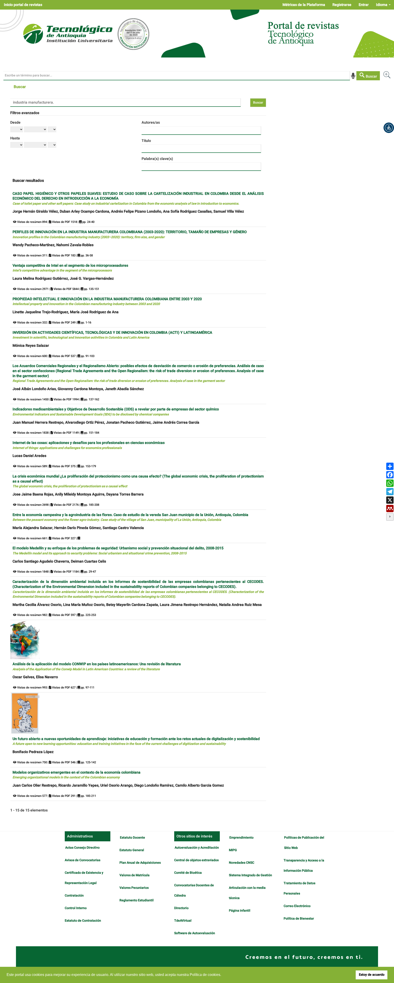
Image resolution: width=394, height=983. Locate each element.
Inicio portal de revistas (23, 5)
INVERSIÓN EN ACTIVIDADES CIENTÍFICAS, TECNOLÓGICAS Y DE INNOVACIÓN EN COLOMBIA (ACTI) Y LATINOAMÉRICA (112, 335)
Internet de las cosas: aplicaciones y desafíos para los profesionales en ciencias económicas (89, 445)
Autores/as (151, 122)
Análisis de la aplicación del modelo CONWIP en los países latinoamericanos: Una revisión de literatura (97, 666)
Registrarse (341, 5)
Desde (15, 122)
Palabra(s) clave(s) (157, 158)
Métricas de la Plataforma (304, 5)
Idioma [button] (382, 5)
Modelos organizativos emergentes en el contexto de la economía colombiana (76, 775)
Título (146, 140)
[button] (389, 128)
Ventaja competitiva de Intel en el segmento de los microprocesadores (70, 268)
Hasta (15, 138)
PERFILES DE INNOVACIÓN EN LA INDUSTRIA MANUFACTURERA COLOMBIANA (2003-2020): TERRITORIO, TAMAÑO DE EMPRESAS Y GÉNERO (130, 234)
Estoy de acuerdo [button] (371, 974)
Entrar (364, 5)
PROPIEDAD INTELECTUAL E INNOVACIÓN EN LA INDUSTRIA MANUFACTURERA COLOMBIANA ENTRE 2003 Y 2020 (107, 301)
